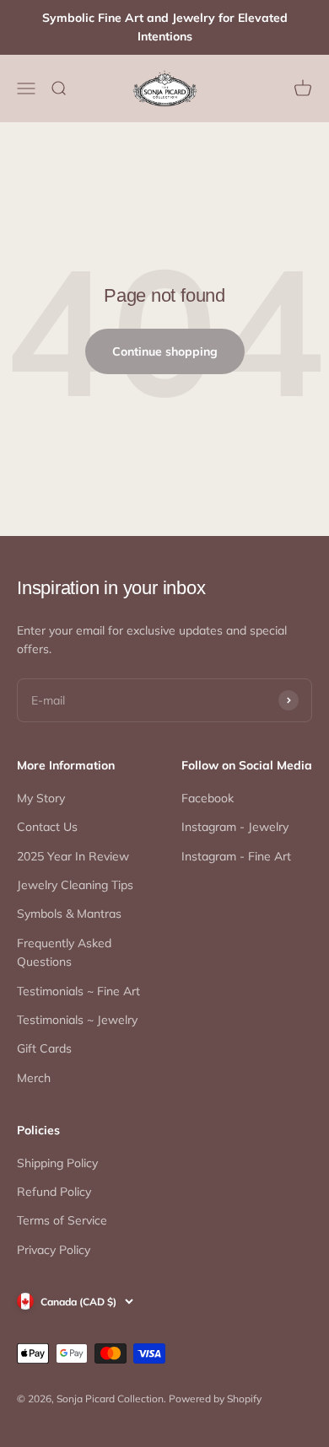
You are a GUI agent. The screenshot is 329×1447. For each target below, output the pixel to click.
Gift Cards (44, 1048)
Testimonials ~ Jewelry (77, 1019)
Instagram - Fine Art (236, 856)
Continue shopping (165, 351)
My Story (41, 798)
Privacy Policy (53, 1249)
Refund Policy (54, 1191)
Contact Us (47, 826)
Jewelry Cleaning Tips (75, 884)
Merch (34, 1077)
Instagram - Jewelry (235, 826)
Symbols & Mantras (69, 913)
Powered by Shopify (215, 1398)
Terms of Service (62, 1220)
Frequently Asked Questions (64, 952)
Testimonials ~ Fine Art (78, 991)
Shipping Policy (57, 1163)
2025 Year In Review (73, 856)
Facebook (207, 798)
